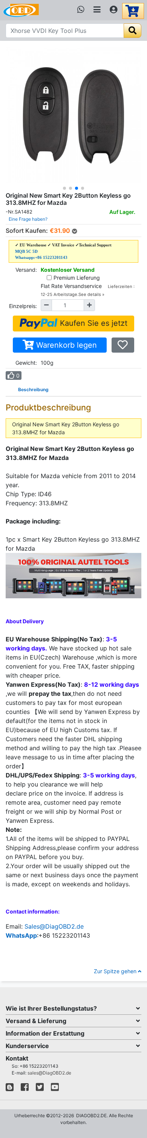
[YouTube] (55, 1089)
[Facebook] (25, 1089)
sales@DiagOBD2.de (49, 1073)
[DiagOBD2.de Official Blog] (10, 1089)
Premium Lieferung (77, 277)
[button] (64, 188)
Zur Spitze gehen (116, 971)
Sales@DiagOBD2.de (54, 926)
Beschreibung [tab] (33, 389)
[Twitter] (40, 1089)
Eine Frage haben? (28, 219)
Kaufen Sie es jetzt (92, 323)
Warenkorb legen (65, 345)
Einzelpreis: (23, 306)
